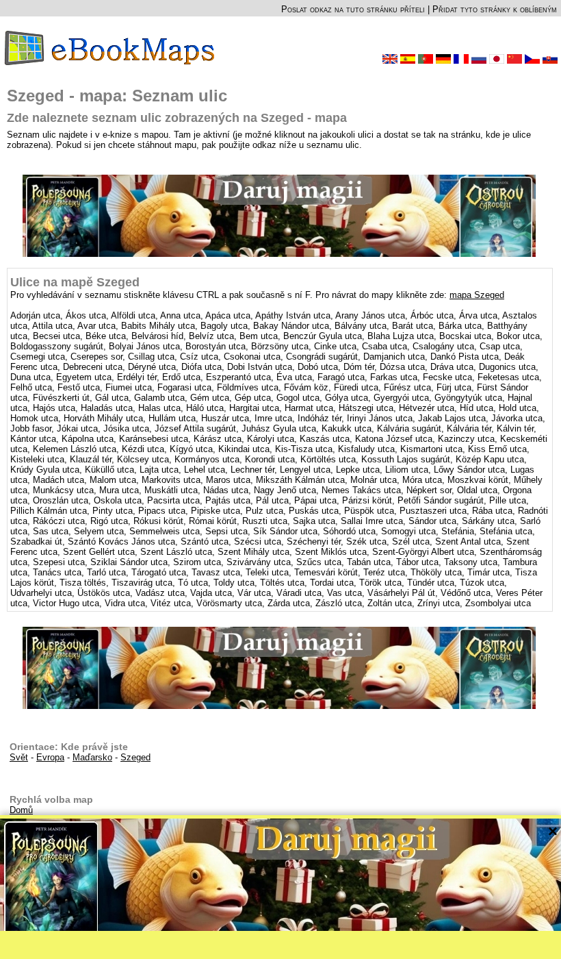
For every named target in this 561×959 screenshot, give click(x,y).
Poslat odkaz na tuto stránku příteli (353, 9)
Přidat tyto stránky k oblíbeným (494, 9)
